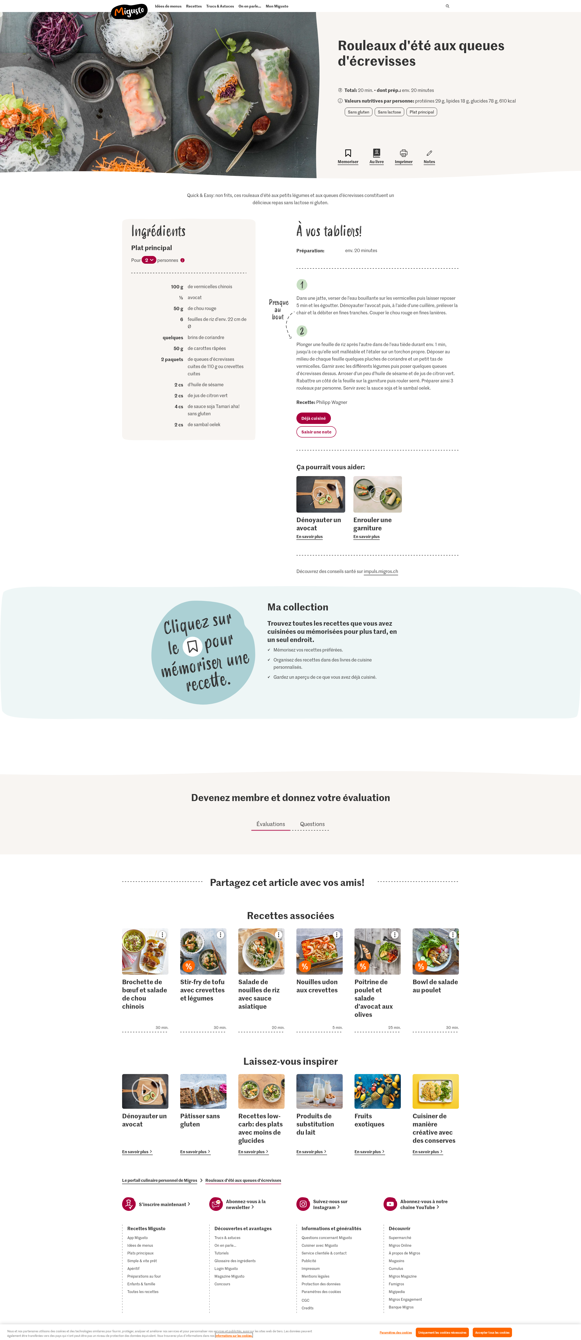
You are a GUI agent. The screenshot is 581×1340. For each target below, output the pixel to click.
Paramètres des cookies (321, 1291)
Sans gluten (358, 112)
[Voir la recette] (145, 980)
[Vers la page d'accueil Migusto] (129, 8)
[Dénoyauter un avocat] (145, 1114)
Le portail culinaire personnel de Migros (159, 1180)
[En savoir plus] (320, 527)
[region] (290, 1332)
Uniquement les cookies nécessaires (442, 1332)
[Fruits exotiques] (378, 1114)
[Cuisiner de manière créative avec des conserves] (436, 1114)
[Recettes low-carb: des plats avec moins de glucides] (261, 1114)
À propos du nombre (182, 261)
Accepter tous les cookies (492, 1332)
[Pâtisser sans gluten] (203, 1114)
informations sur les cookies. (234, 1335)
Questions (312, 824)
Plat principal (422, 112)
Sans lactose (389, 112)
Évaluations (270, 824)
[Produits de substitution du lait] (319, 1114)
